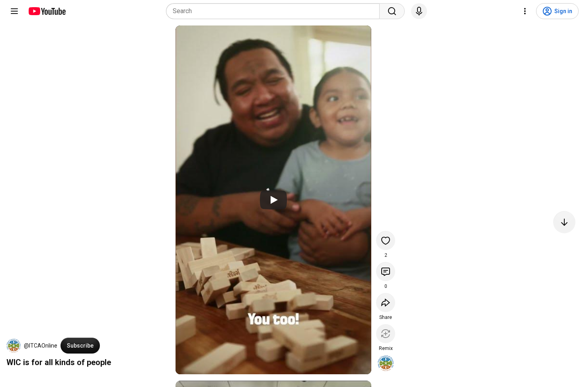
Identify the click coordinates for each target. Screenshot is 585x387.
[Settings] (525, 11)
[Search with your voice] (419, 11)
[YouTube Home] (46, 11)
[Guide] (14, 11)
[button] (13, 345)
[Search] (392, 11)
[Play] (273, 199)
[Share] (385, 302)
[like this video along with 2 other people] (385, 240)
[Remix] (385, 333)
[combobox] (275, 11)
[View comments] (385, 271)
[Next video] (564, 222)
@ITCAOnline (40, 345)
